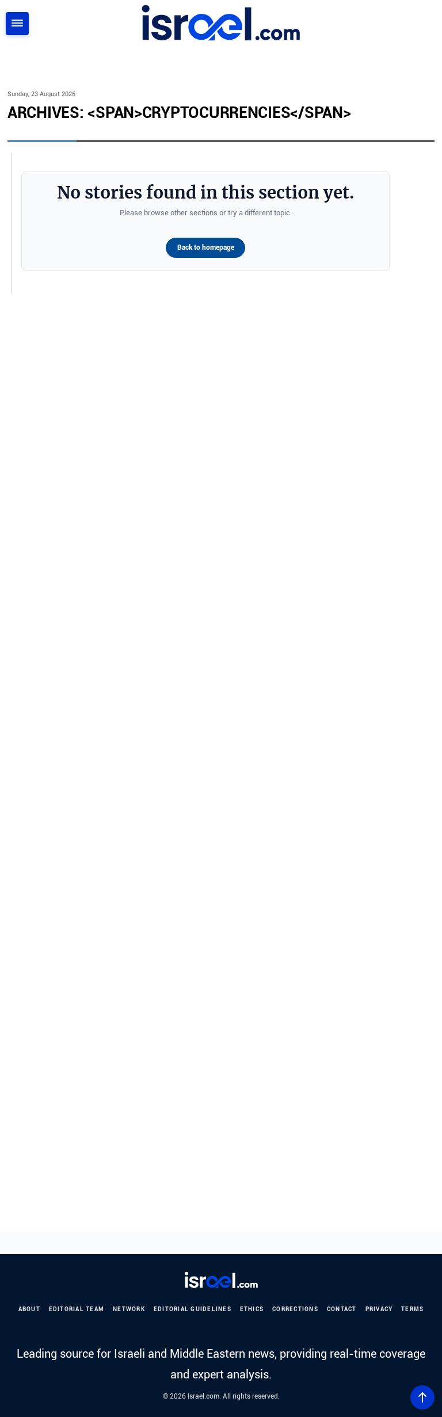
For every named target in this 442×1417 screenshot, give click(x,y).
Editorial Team (76, 1309)
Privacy (379, 1309)
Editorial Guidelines (192, 1309)
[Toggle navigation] (17, 23)
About (29, 1309)
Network (129, 1309)
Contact (342, 1309)
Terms (412, 1309)
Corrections (295, 1309)
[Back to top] (422, 1397)
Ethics (252, 1309)
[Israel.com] (221, 1280)
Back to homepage (205, 247)
